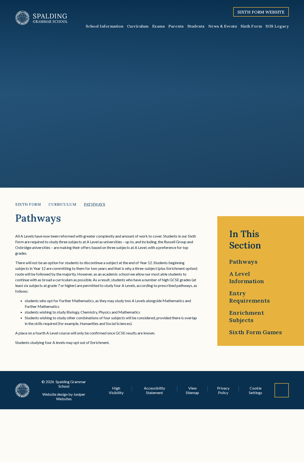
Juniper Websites (71, 396)
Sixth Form (28, 204)
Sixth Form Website (261, 12)
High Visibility (116, 390)
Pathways (94, 204)
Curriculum (62, 204)
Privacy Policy (223, 390)
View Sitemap (192, 390)
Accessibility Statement (154, 390)
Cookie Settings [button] (255, 390)
